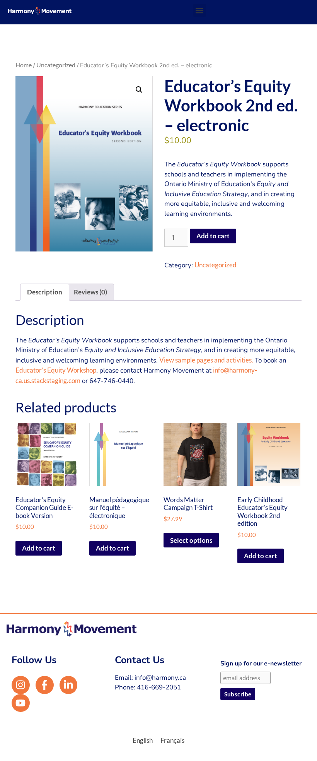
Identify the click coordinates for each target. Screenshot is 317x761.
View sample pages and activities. (206, 360)
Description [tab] (44, 292)
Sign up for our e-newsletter (261, 663)
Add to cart (213, 236)
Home (23, 65)
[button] (199, 10)
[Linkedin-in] (69, 685)
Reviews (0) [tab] (90, 292)
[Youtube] (21, 703)
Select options (191, 540)
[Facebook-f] (45, 685)
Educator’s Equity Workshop (55, 370)
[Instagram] (21, 685)
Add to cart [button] (38, 548)
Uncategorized (55, 65)
